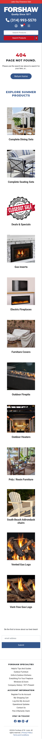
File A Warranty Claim (21, 711)
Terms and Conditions (21, 735)
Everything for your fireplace (21, 678)
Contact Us (21, 708)
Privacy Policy (27, 733)
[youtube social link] (19, 721)
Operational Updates (21, 704)
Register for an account (21, 694)
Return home (21, 76)
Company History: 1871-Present (21, 685)
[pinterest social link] (23, 721)
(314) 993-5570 (22, 20)
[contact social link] (26, 721)
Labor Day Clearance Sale (21, 2)
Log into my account (21, 701)
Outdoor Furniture (21, 672)
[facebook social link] (15, 721)
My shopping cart (21, 698)
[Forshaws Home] (21, 11)
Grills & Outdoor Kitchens (21, 675)
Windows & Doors (21, 682)
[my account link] (15, 26)
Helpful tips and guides (21, 668)
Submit (21, 645)
